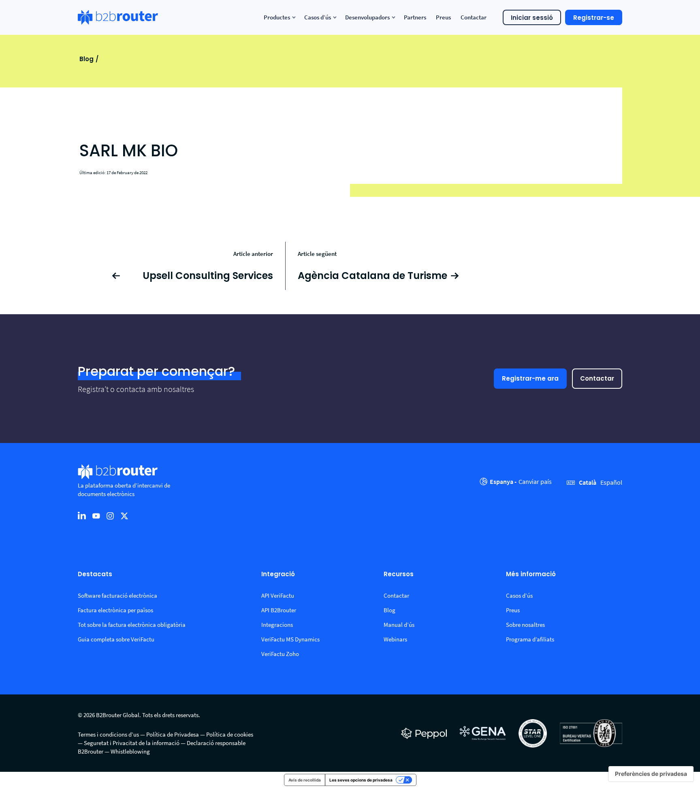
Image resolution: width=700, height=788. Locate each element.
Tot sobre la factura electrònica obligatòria (132, 624)
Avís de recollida (304, 779)
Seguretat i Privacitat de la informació (131, 743)
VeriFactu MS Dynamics (290, 639)
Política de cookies (229, 734)
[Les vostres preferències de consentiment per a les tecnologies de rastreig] (651, 774)
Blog (86, 59)
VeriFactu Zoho (280, 654)
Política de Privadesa (172, 734)
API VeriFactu (277, 595)
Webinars (395, 639)
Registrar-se (593, 17)
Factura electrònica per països (115, 610)
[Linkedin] (82, 515)
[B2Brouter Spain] (118, 17)
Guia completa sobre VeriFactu (116, 639)
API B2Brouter (278, 610)
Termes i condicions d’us (108, 734)
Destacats (95, 574)
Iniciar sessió (532, 17)
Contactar (597, 378)
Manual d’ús (399, 624)
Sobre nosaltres (525, 624)
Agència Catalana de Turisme (372, 275)
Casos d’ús (519, 595)
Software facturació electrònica (117, 595)
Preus (513, 610)
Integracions (277, 624)
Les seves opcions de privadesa (361, 779)
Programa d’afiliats (530, 639)
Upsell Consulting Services (208, 275)
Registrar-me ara (530, 378)
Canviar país (535, 481)
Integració (278, 574)
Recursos (399, 574)
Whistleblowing (130, 751)
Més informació (531, 574)
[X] (124, 515)
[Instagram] (110, 515)
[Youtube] (96, 515)
